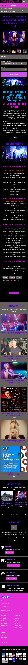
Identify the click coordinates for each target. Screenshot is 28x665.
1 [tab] (11, 514)
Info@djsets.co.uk (7, 610)
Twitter (5, 620)
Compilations (18, 618)
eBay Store (4, 637)
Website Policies (11, 578)
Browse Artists (18, 625)
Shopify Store (4, 635)
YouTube (5, 625)
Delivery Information (13, 565)
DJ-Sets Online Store (6, 8)
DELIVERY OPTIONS (6, 61)
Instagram (5, 623)
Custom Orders (18, 627)
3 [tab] (14, 514)
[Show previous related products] (2, 514)
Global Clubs (16, 280)
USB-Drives (17, 620)
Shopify (24, 649)
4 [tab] (16, 514)
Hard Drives (18, 623)
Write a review (14, 293)
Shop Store (4, 642)
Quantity (3, 67)
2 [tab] (13, 514)
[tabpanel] (7, 499)
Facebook (5, 618)
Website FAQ (9, 552)
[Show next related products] (25, 514)
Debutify (16, 651)
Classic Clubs (9, 280)
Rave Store (4, 640)
